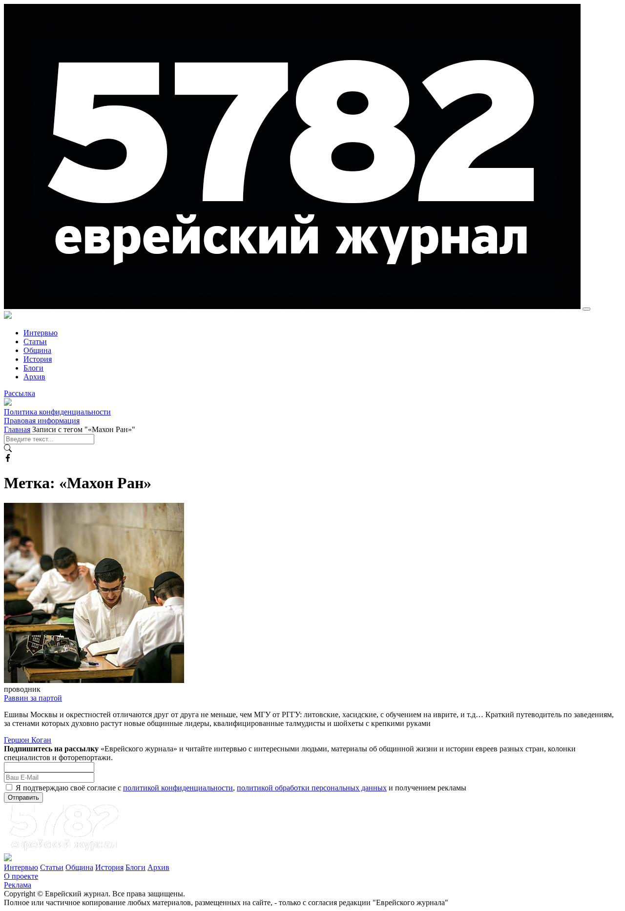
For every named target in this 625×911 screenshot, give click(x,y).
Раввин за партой (33, 698)
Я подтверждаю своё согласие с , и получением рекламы (241, 788)
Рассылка (19, 393)
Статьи (35, 341)
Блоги (33, 368)
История (37, 359)
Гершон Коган (27, 740)
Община (37, 350)
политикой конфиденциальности (178, 788)
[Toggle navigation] (586, 309)
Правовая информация (42, 420)
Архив (34, 377)
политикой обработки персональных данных (312, 788)
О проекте (21, 876)
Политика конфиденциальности (57, 412)
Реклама (17, 885)
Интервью (40, 333)
